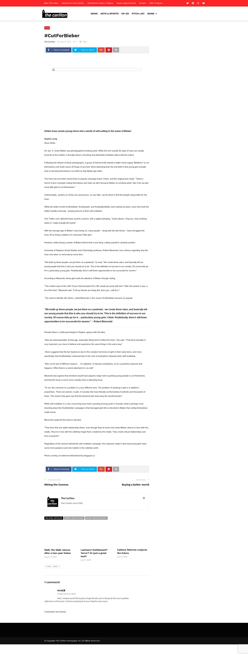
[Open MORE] (156, 13)
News (47, 28)
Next (56, 566)
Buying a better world (135, 484)
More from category (96, 518)
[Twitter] (187, 3)
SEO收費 (61, 590)
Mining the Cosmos (56, 484)
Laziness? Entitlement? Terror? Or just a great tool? (94, 553)
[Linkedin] (193, 3)
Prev (49, 566)
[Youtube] (203, 3)
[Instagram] (198, 3)
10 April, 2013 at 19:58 (66, 594)
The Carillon (49, 41)
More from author (74, 518)
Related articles (53, 518)
